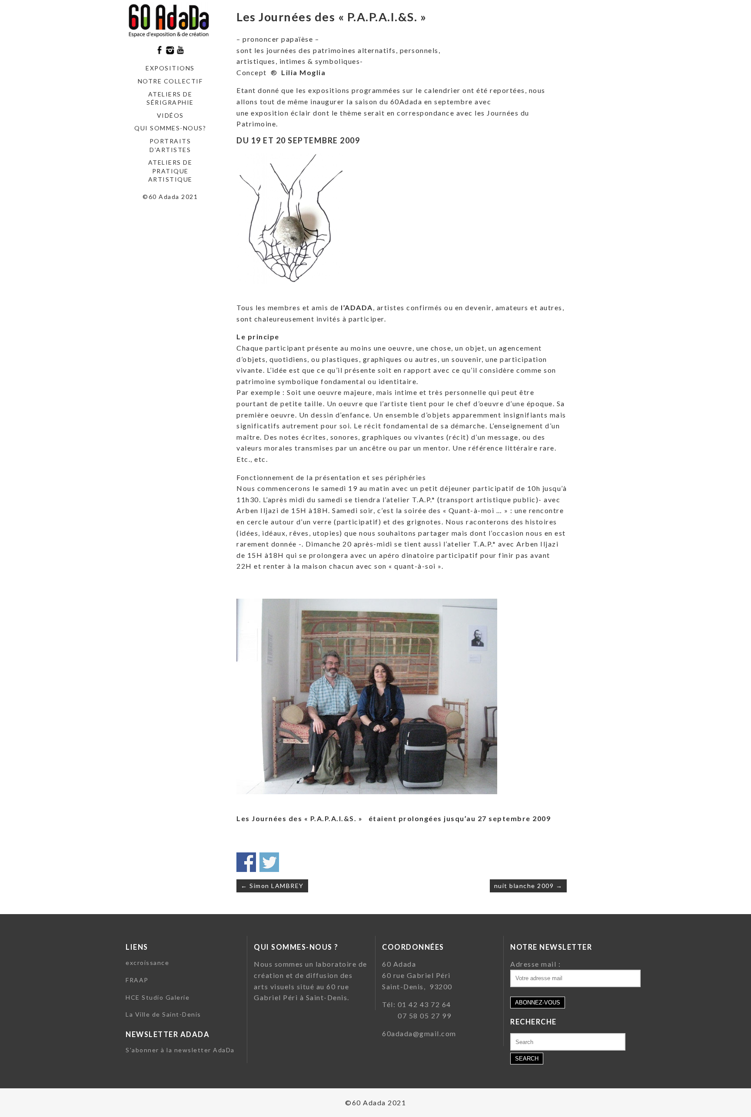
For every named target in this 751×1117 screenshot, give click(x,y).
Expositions (170, 68)
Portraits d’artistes (170, 145)
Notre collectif (170, 81)
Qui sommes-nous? (170, 128)
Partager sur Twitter (269, 862)
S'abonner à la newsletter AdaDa (180, 1050)
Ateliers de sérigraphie (170, 98)
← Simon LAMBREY (272, 885)
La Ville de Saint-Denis (163, 1014)
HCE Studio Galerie (157, 997)
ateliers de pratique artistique (170, 171)
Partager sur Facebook (246, 862)
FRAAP (137, 980)
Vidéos (170, 115)
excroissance (147, 962)
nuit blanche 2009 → (528, 885)
